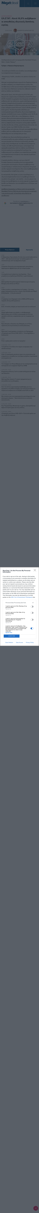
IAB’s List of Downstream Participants (21, 597)
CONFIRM (11, 636)
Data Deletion (9, 642)
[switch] (32, 606)
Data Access (19, 642)
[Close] (35, 570)
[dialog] (19, 606)
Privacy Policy (30, 642)
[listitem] (19, 603)
